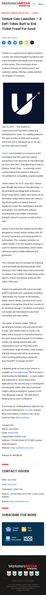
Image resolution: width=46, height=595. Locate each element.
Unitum (5, 153)
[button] (33, 4)
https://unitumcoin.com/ (22, 448)
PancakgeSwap (20, 372)
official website (22, 417)
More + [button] (41, 4)
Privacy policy (29, 581)
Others (35, 13)
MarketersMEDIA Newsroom (15, 13)
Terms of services (18, 581)
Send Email (13, 432)
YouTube (29, 410)
